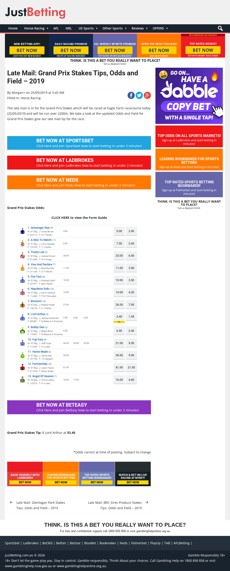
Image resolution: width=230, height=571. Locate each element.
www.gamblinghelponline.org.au (81, 566)
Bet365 (47, 543)
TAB (167, 543)
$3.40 (71, 432)
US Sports (86, 28)
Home (13, 28)
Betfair (61, 543)
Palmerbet (139, 543)
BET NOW (27, 50)
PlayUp (155, 543)
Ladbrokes (31, 543)
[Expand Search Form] (220, 29)
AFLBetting (182, 543)
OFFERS (158, 28)
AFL (56, 28)
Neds (124, 543)
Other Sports (113, 28)
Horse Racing (34, 28)
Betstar (75, 543)
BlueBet (90, 543)
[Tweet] (139, 98)
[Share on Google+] (147, 98)
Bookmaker (108, 543)
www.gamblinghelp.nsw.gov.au (28, 566)
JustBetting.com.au (19, 555)
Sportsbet (12, 543)
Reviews (138, 28)
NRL (69, 28)
